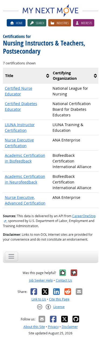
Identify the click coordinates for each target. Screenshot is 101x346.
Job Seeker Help (41, 280)
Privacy (53, 326)
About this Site (34, 326)
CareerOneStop (84, 216)
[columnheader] (27, 75)
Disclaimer (70, 326)
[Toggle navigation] (11, 256)
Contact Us (64, 280)
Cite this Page (59, 299)
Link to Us (39, 299)
